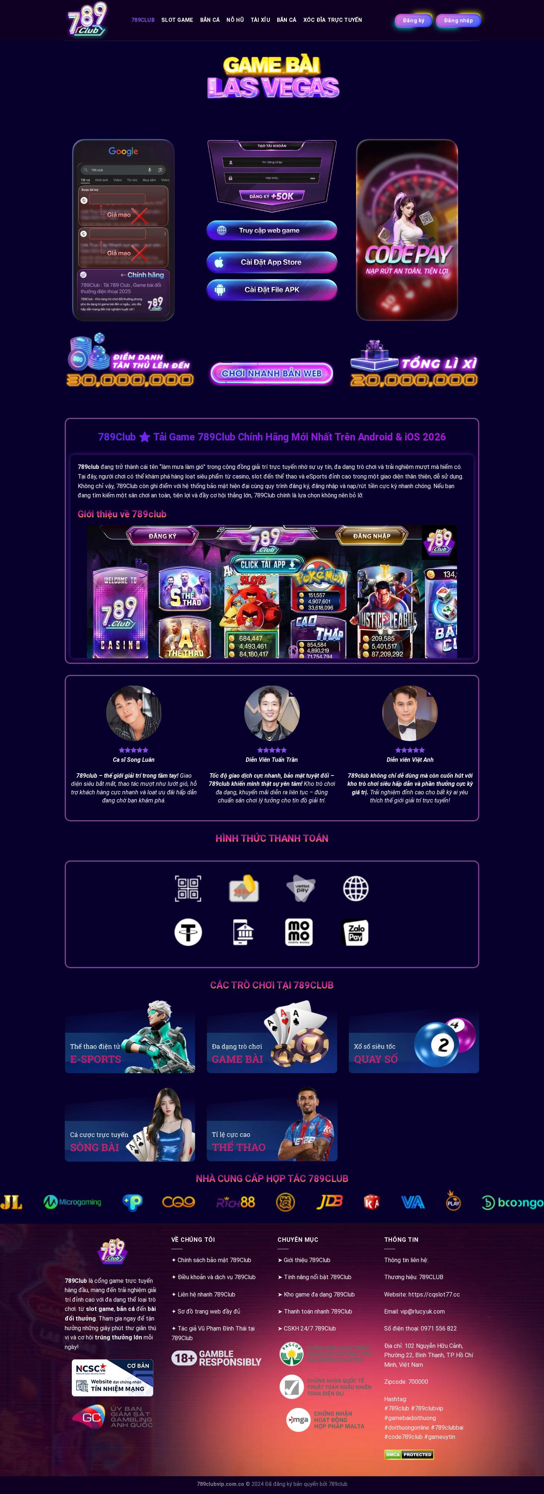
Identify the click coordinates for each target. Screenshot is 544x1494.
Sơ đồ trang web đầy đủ (209, 1311)
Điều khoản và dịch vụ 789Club (217, 1277)
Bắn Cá (210, 20)
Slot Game (177, 20)
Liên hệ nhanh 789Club (206, 1294)
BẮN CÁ (287, 20)
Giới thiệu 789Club (307, 1260)
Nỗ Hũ (235, 20)
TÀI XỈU (260, 20)
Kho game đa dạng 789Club (319, 1294)
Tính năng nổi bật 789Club (318, 1277)
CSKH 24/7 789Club (310, 1328)
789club (143, 20)
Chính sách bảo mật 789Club (214, 1260)
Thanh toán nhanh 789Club (318, 1311)
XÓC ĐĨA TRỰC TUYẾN (332, 20)
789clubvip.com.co (220, 1484)
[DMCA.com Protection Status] (409, 1454)
